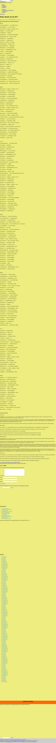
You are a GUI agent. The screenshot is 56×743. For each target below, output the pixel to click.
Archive (3, 12)
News (3, 4)
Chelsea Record (5, 510)
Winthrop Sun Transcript (6, 518)
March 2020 (4, 633)
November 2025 (5, 565)
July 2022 (4, 605)
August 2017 (4, 663)
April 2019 (4, 643)
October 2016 (4, 673)
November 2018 (5, 648)
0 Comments (18, 19)
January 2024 (4, 587)
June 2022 (4, 606)
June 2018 (4, 653)
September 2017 (5, 662)
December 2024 (5, 576)
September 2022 (5, 603)
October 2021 (4, 614)
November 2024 (5, 577)
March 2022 (4, 609)
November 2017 (5, 660)
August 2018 (4, 651)
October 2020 (4, 626)
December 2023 (5, 588)
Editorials (3, 5)
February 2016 (4, 681)
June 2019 (4, 641)
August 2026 (4, 556)
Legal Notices (4, 11)
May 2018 (4, 654)
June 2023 (4, 594)
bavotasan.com (33, 741)
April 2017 (4, 667)
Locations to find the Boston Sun (8, 10)
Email (1, 479)
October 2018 (4, 649)
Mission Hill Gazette (5, 515)
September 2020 (5, 627)
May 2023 (4, 595)
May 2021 (4, 619)
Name (1, 477)
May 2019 (4, 642)
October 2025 (4, 566)
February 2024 (4, 586)
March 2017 (4, 668)
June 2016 (4, 677)
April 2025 (4, 572)
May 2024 (4, 583)
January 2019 (4, 646)
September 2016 (5, 674)
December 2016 (5, 671)
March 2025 (4, 573)
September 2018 (5, 650)
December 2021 (5, 612)
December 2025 (5, 564)
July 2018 (4, 652)
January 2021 (4, 623)
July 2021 (4, 617)
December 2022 (5, 600)
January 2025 (4, 575)
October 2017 (4, 661)
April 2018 (4, 655)
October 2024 (4, 578)
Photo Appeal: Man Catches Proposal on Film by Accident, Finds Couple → (13, 463)
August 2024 (4, 580)
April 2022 (4, 608)
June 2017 (4, 665)
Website (1, 481)
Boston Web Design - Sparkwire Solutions (17, 740)
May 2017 (4, 666)
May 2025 (4, 571)
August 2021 (4, 616)
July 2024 (4, 581)
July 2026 (4, 557)
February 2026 (4, 562)
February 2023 (4, 598)
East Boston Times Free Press (7, 511)
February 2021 (4, 622)
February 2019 (4, 645)
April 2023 (4, 596)
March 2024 (4, 585)
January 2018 (4, 658)
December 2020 (5, 624)
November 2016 (5, 672)
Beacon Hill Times (5, 508)
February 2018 (4, 657)
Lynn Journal (4, 514)
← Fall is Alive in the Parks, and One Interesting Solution (10, 462)
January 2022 (4, 611)
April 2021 (4, 620)
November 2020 (5, 625)
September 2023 (5, 591)
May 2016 (4, 678)
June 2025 (4, 570)
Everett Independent (5, 512)
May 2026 (4, 559)
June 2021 (4, 618)
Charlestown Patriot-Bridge (7, 509)
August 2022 (4, 604)
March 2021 (4, 621)
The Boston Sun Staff (5, 19)
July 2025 (4, 569)
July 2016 (4, 676)
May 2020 (4, 631)
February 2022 (4, 610)
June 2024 (4, 582)
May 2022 (4, 607)
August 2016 (4, 675)
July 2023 (4, 593)
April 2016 (4, 679)
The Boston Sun (3, 1)
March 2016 (4, 680)
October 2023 (4, 590)
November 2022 (5, 601)
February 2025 (4, 574)
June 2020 (4, 630)
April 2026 (4, 560)
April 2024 (4, 584)
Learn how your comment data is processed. (21, 485)
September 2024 (5, 579)
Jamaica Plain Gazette (6, 513)
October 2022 (4, 602)
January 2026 (4, 563)
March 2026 (4, 561)
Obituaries (4, 7)
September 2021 (5, 615)
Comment (2, 475)
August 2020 (4, 628)
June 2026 (4, 558)
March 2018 (4, 656)
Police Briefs (4, 6)
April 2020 (4, 632)
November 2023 (5, 589)
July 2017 (4, 664)
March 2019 (4, 644)
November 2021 (5, 613)
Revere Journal (4, 517)
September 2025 (5, 567)
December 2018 (5, 647)
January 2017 (4, 670)
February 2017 (4, 669)
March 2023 (4, 597)
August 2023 (4, 592)
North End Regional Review (7, 516)
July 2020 (4, 629)
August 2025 (4, 568)
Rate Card (4, 9)
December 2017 (5, 659)
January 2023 (4, 599)
